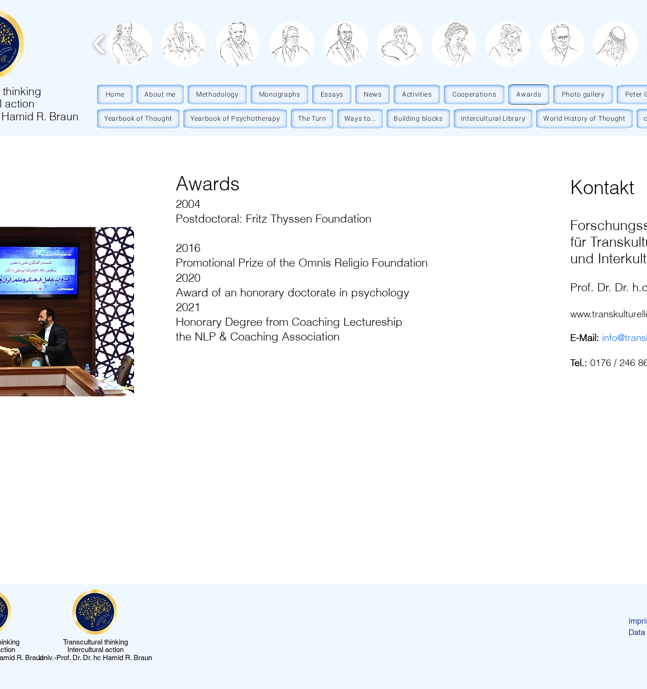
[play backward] (99, 44)
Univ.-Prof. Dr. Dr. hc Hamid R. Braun (95, 657)
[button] (130, 44)
